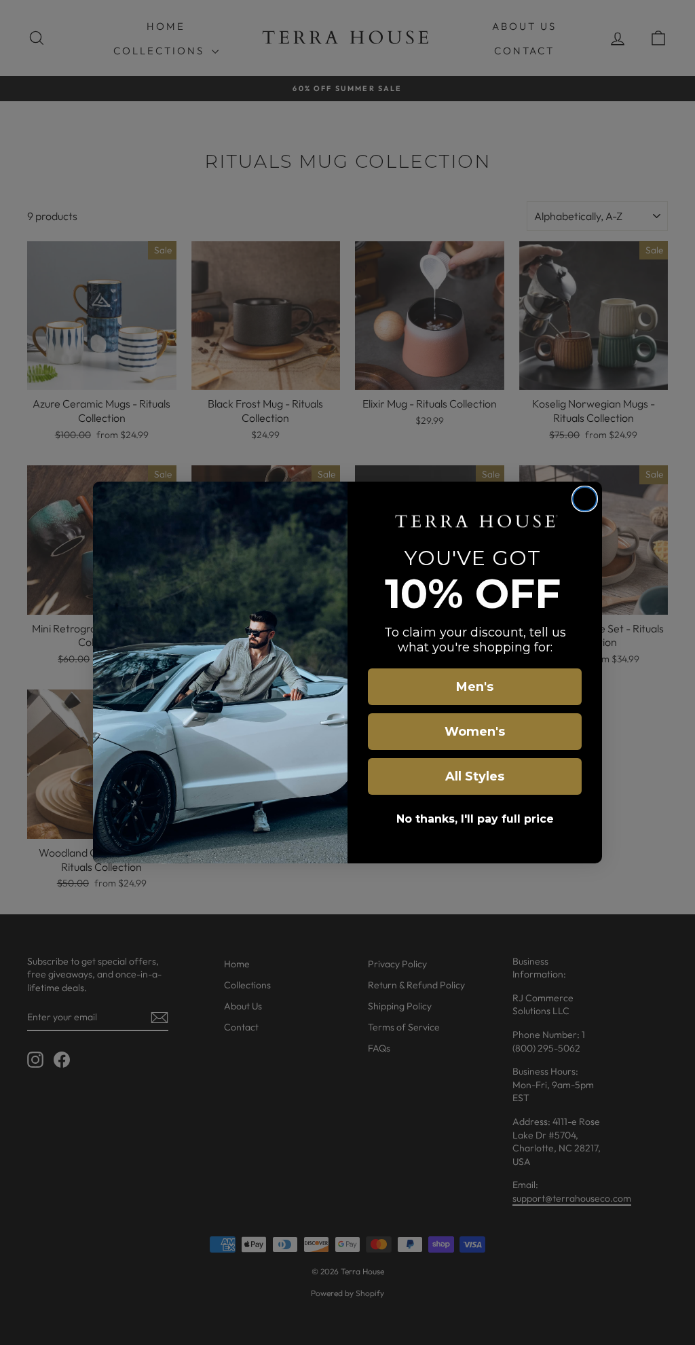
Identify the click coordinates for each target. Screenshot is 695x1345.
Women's (475, 731)
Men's (474, 686)
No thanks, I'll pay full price (475, 818)
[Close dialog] (585, 499)
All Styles (474, 776)
